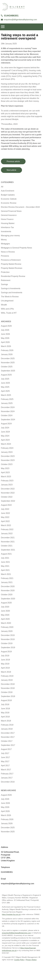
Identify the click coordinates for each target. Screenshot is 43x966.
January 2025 (7, 403)
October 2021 (6, 546)
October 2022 (6, 497)
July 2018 (5, 704)
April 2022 (5, 521)
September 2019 (8, 647)
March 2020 (6, 623)
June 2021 (5, 562)
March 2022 (6, 525)
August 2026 (6, 326)
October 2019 (6, 643)
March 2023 (6, 477)
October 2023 (6, 464)
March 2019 (6, 672)
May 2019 (5, 664)
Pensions (5, 256)
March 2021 (6, 574)
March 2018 (6, 721)
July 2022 (5, 509)
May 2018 (5, 713)
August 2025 (6, 375)
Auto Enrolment (7, 191)
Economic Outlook (8, 199)
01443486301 (11, 15)
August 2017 (6, 749)
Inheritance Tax (7, 227)
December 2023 (8, 456)
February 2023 (7, 481)
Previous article (13, 161)
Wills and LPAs (7, 309)
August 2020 (6, 603)
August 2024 (6, 424)
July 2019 (5, 656)
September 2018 (8, 696)
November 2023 (8, 460)
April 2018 (5, 717)
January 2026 (7, 354)
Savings (4, 284)
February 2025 (7, 399)
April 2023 (5, 472)
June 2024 (5, 432)
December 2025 (8, 358)
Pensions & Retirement (11, 260)
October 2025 (6, 367)
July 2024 (5, 428)
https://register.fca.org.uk (11, 914)
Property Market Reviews (11, 268)
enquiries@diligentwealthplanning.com (20, 20)
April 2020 (5, 619)
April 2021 (5, 570)
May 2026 (5, 338)
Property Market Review (11, 264)
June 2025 (5, 383)
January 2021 (7, 582)
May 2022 (5, 517)
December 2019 (8, 635)
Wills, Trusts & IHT (9, 313)
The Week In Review (10, 297)
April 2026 (5, 342)
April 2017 (5, 766)
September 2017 (8, 745)
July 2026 (5, 330)
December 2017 (8, 733)
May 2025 (5, 387)
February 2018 (7, 725)
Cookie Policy (19, 960)
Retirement (5, 280)
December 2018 (8, 684)
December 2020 (8, 586)
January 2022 (7, 534)
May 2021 (5, 566)
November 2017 (8, 737)
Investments (6, 231)
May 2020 (5, 615)
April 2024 (5, 440)
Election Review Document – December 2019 (20, 207)
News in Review (8, 252)
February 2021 (7, 578)
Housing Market (7, 223)
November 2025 (8, 363)
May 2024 (5, 436)
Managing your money (10, 236)
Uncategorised (7, 301)
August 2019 (6, 652)
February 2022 (7, 529)
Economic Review (8, 203)
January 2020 (7, 631)
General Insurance (9, 215)
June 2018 (5, 709)
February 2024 (7, 448)
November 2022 (8, 493)
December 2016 (8, 782)
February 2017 (7, 774)
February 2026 (7, 350)
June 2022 (5, 513)
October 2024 (6, 415)
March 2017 (6, 770)
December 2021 (8, 538)
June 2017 (5, 757)
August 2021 (6, 554)
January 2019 (7, 680)
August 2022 (6, 505)
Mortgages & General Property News (16, 248)
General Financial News (11, 211)
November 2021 (8, 542)
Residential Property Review (13, 276)
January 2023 (7, 485)
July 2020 (5, 607)
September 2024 (8, 420)
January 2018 (7, 729)
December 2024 (8, 407)
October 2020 (6, 595)
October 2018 (6, 692)
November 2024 (8, 411)
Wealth (4, 305)
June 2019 (5, 660)
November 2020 (8, 590)
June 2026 (5, 334)
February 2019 (7, 676)
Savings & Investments (10, 288)
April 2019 (5, 668)
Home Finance (7, 219)
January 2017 (7, 778)
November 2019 (8, 639)
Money (4, 240)
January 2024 (7, 452)
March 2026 (6, 346)
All (2, 187)
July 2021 (5, 558)
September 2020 (8, 599)
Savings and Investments (11, 293)
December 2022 (8, 489)
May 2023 (5, 468)
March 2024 (6, 444)
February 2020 (7, 627)
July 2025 (5, 379)
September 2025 (8, 371)
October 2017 (6, 741)
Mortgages (5, 244)
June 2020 (5, 611)
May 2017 (5, 761)
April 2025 (5, 391)
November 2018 (8, 688)
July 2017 (5, 753)
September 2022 (8, 501)
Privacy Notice (31, 960)
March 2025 (6, 395)
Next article (11, 170)
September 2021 (8, 550)
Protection (5, 272)
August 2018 (6, 700)
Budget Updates (8, 195)
